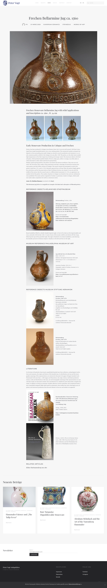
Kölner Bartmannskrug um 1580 (36, 467)
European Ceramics (52, 24)
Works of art (79, 24)
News (49, 2)
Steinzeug (67, 24)
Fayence (13, 511)
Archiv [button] (55, 2)
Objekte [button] (43, 2)
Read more (8, 522)
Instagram (85, 574)
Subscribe (34, 554)
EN (83, 2)
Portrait (61, 2)
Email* (31, 549)
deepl (52, 181)
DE (81, 2)
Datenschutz (59, 574)
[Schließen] (105, 584)
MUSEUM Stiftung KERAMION (58, 289)
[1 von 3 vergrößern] (42, 118)
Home (37, 2)
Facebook (85, 571)
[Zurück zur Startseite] (11, 3)
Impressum (59, 571)
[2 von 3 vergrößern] (60, 118)
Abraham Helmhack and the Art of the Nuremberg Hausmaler (87, 521)
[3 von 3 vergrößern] (79, 118)
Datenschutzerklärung (74, 584)
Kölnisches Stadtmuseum (57, 189)
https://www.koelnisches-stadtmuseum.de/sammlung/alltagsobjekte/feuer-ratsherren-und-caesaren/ (67, 218)
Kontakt (69, 2)
